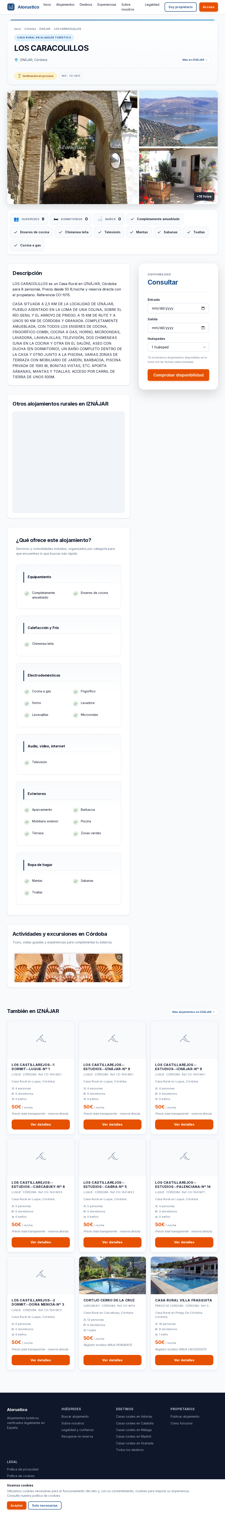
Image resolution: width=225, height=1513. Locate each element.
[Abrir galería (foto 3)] (178, 176)
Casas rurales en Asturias (134, 1416)
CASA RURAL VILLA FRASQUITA (183, 1300)
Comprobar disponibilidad (178, 375)
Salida (153, 319)
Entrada (154, 299)
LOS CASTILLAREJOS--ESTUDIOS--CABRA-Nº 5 (105, 1184)
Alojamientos (65, 4)
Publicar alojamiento (185, 1416)
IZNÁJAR (44, 28)
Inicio (47, 4)
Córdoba (30, 28)
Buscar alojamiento (75, 1416)
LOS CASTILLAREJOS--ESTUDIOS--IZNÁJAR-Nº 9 (106, 1067)
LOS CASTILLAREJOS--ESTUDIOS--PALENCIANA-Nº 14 (183, 1184)
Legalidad (152, 4)
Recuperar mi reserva (77, 1436)
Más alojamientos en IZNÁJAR (191, 1012)
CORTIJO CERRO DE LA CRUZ (109, 1300)
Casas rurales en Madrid (133, 1436)
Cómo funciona (181, 1423)
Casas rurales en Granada (134, 1443)
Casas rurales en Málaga (134, 1430)
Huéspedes (156, 338)
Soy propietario (181, 7)
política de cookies (46, 1495)
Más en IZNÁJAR (193, 59)
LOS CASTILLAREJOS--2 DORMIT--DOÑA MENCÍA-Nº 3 (38, 1302)
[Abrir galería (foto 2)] (178, 118)
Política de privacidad (22, 1469)
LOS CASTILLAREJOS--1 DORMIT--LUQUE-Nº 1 (33, 1067)
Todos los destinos (130, 1450)
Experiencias (107, 4)
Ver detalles (41, 1124)
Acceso (208, 7)
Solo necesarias (45, 1505)
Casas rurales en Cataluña (135, 1423)
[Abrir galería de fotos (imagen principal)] (72, 147)
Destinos (86, 4)
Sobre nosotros (73, 1423)
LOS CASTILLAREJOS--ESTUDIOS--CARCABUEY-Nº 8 (38, 1184)
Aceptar (17, 1505)
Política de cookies (21, 1476)
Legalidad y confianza (78, 1430)
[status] (35, 76)
